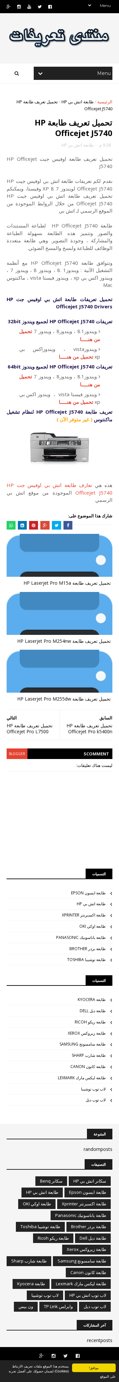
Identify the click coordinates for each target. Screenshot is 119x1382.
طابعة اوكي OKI (92, 926)
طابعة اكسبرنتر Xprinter (84, 915)
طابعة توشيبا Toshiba (86, 959)
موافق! (94, 1367)
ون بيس (26, 1306)
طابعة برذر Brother (87, 948)
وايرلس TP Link (58, 1306)
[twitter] (40, 7)
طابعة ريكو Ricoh (90, 1022)
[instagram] (19, 7)
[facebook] (50, 7)
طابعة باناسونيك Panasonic (81, 937)
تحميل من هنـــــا (76, 356)
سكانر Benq (51, 1181)
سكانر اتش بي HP (89, 1181)
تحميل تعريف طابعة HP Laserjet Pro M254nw (64, 641)
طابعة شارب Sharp (89, 1055)
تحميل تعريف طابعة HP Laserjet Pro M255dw (64, 699)
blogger (17, 753)
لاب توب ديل (96, 1100)
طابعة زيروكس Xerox (87, 1033)
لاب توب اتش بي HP (87, 1295)
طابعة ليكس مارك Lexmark (82, 1078)
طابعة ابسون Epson (88, 893)
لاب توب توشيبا (93, 1089)
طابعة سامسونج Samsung (83, 1044)
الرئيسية (104, 102)
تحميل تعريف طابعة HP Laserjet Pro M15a (67, 583)
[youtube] (29, 7)
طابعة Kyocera (92, 999)
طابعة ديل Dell (93, 1011)
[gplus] (9, 7)
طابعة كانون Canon (88, 1066)
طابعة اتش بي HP (77, 102)
